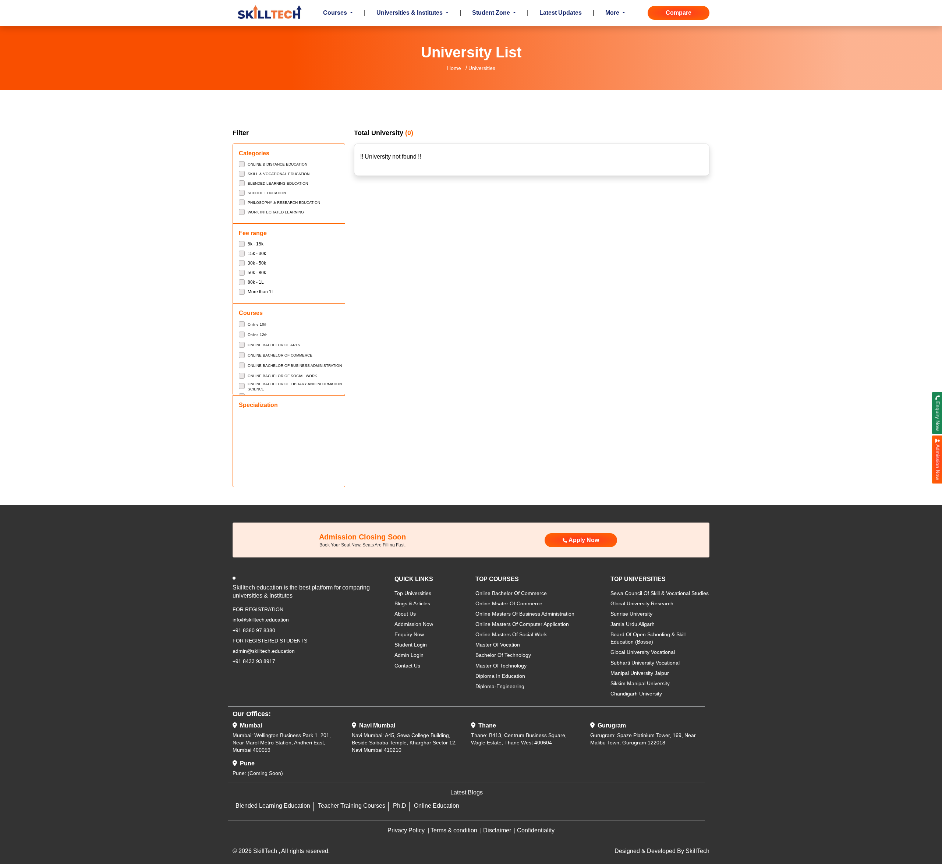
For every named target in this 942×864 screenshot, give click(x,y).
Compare (678, 13)
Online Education (436, 806)
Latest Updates (560, 13)
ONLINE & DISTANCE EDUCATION (277, 164)
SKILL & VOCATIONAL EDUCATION (278, 174)
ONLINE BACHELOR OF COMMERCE (280, 355)
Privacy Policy (406, 830)
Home (454, 68)
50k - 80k (257, 272)
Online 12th (258, 335)
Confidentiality (536, 830)
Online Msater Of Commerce (508, 603)
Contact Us (407, 666)
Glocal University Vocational (642, 652)
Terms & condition (454, 830)
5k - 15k (255, 244)
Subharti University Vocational (645, 663)
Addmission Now (413, 624)
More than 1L (261, 291)
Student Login (410, 645)
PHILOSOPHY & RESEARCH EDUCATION (284, 203)
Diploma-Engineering (499, 686)
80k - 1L (256, 282)
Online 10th (258, 324)
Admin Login (409, 655)
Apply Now (584, 540)
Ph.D (399, 806)
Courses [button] (335, 13)
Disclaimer (497, 830)
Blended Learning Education (273, 806)
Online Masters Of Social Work (511, 634)
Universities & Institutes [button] (410, 13)
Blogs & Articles (412, 603)
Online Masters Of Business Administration (524, 614)
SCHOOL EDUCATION (267, 193)
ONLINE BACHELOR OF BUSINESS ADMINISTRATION (295, 366)
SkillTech (697, 851)
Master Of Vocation (497, 645)
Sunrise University (631, 614)
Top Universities (412, 593)
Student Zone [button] (491, 13)
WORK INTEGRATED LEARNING (276, 212)
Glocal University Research (641, 603)
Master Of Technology (501, 666)
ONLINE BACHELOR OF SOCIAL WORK (282, 376)
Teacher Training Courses (351, 806)
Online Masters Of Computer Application (522, 624)
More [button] (613, 13)
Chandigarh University (636, 694)
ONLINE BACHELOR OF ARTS (274, 345)
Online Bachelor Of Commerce (511, 593)
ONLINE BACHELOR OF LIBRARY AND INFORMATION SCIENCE (295, 386)
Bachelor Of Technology (503, 655)
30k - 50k (257, 263)
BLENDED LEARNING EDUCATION (278, 183)
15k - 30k (257, 253)
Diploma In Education (500, 676)
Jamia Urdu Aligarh (632, 624)
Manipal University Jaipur (639, 673)
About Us (405, 614)
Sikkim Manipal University (640, 683)
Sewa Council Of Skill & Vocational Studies (659, 593)
